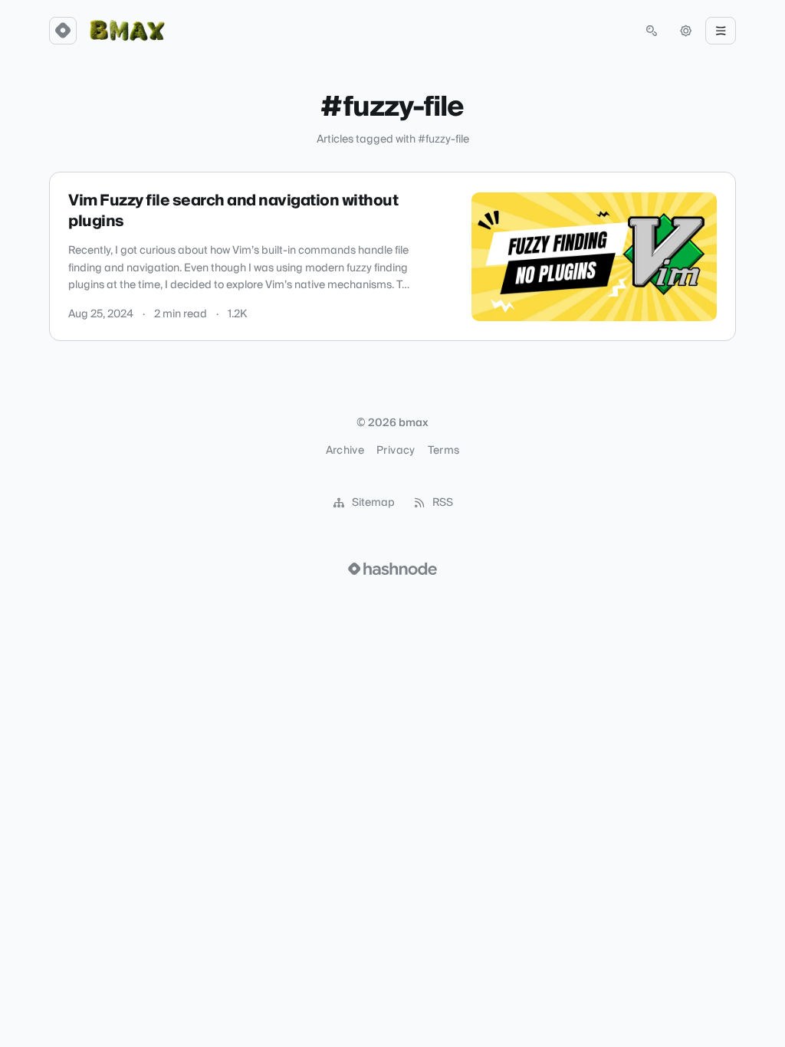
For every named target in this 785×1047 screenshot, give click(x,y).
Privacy (395, 450)
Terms (444, 450)
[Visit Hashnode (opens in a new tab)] (392, 568)
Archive (345, 450)
